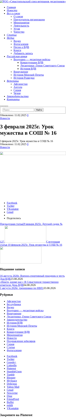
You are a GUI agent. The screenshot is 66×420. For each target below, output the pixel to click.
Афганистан (14, 301)
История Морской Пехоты (22, 325)
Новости (5, 118)
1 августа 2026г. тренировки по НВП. (21, 288)
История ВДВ (15, 322)
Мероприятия (15, 335)
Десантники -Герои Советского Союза (29, 316)
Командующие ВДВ (18, 331)
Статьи (11, 347)
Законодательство (17, 319)
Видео (10, 307)
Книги (10, 328)
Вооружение (14, 313)
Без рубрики (14, 304)
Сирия (10, 344)
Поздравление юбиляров (21, 341)
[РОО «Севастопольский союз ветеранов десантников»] (33, 1)
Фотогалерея (14, 350)
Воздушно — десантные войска (25, 310)
